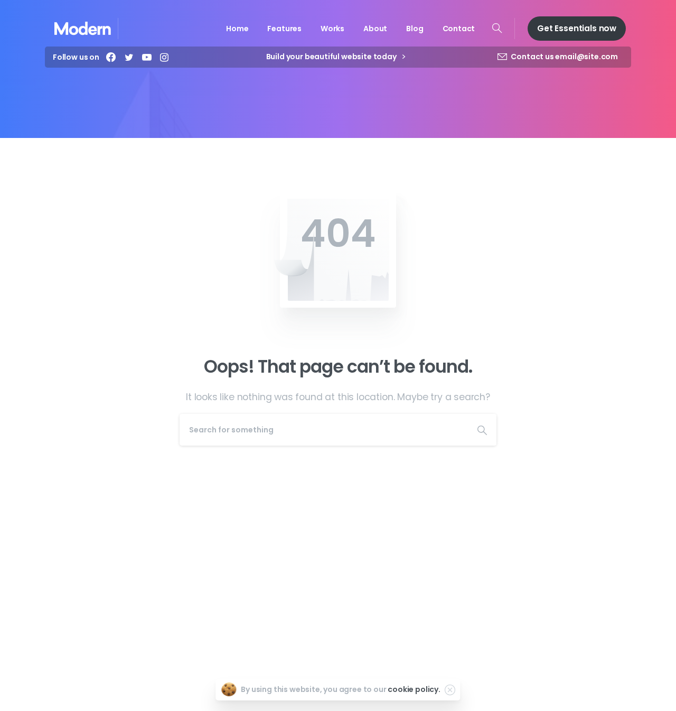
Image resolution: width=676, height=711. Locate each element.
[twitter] (129, 57)
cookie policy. (414, 689)
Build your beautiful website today (332, 57)
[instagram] (164, 57)
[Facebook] (111, 57)
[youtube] (147, 57)
